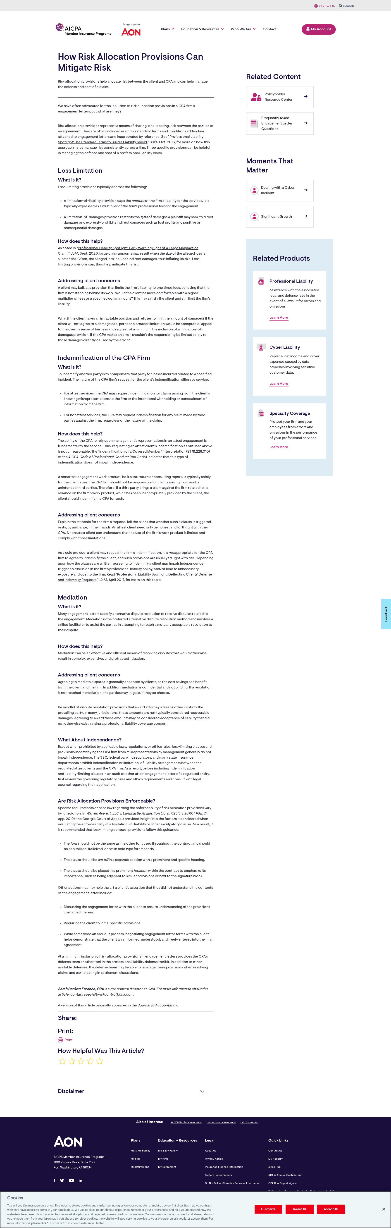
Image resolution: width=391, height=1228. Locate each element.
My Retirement (140, 1167)
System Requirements (218, 1175)
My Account (321, 29)
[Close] (384, 1209)
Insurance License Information (224, 1167)
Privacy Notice (214, 1159)
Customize (268, 1209)
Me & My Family (140, 1150)
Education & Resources (200, 29)
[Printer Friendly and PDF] (65, 1041)
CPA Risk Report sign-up (283, 1183)
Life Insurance (249, 1122)
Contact (270, 29)
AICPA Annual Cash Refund (285, 1175)
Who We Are (241, 29)
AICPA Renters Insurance (186, 1122)
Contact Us (327, 6)
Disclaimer (71, 1091)
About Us (210, 1150)
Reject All (299, 1209)
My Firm (136, 1159)
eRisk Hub (274, 1167)
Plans (165, 29)
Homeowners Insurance (221, 1122)
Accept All (331, 1209)
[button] (386, 614)
